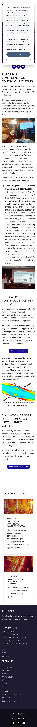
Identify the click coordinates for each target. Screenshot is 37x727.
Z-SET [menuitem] (4, 686)
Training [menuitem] (6, 698)
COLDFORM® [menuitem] (7, 668)
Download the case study (18, 467)
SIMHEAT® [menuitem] (6, 671)
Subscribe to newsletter (18, 719)
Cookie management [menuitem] (11, 641)
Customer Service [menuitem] (10, 701)
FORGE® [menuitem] (5, 665)
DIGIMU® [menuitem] (5, 680)
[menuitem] (18, 646)
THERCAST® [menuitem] (7, 674)
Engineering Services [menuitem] (12, 695)
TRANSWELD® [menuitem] (7, 677)
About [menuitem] (5, 650)
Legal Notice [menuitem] (8, 631)
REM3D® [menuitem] (5, 683)
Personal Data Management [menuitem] (15, 644)
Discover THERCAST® (18, 351)
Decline (18, 60)
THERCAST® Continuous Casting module (16, 523)
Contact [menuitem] (6, 656)
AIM (5, 103)
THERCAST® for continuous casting (15, 581)
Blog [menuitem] (4, 653)
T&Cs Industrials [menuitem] (10, 634)
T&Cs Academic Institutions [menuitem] (15, 637)
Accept (18, 54)
